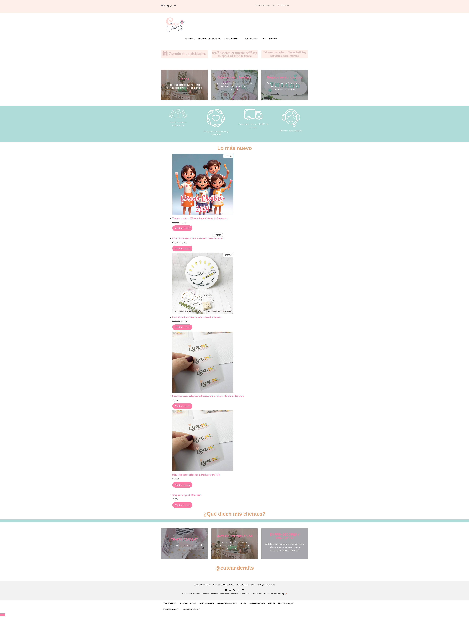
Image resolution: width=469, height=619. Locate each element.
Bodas (184, 79)
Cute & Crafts (194, 594)
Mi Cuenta (273, 39)
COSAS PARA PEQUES (286, 603)
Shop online (190, 39)
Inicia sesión (284, 5)
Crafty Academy (184, 539)
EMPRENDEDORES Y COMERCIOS (285, 536)
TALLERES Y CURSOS (231, 39)
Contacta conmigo (262, 5)
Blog (274, 5)
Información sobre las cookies (232, 594)
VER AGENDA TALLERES (188, 603)
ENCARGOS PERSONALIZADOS (209, 39)
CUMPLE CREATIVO (169, 603)
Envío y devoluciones (266, 584)
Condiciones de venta (245, 584)
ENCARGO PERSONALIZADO (227, 603)
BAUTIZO (271, 603)
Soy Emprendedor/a (171, 609)
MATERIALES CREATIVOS (234, 536)
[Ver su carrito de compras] (283, 39)
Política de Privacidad (255, 594)
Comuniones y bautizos (234, 77)
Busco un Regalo (207, 603)
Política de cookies (210, 594)
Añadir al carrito (182, 228)
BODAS (243, 603)
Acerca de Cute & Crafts (223, 584)
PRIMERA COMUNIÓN (257, 603)
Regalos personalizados (285, 77)
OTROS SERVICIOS (251, 39)
